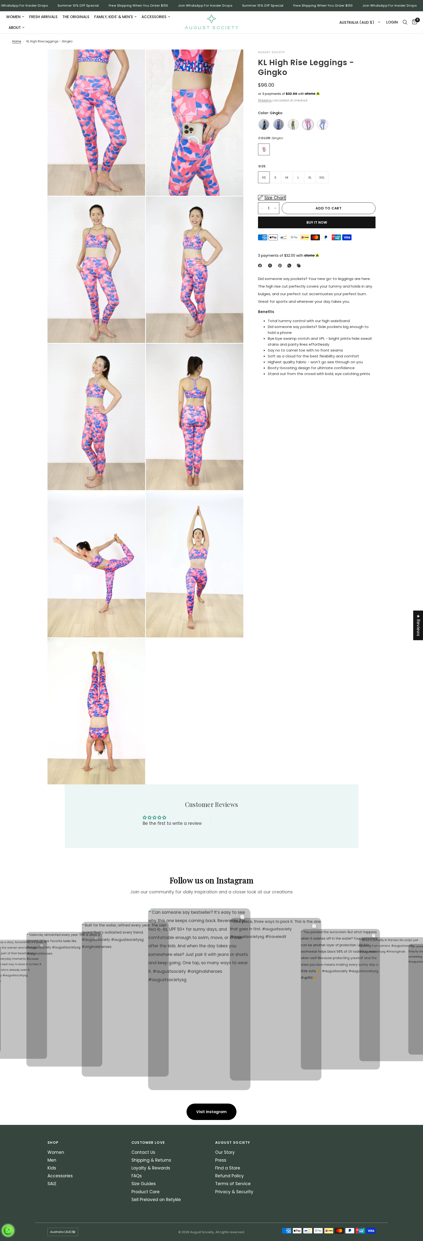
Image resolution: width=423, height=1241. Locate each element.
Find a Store (227, 1168)
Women (13, 16)
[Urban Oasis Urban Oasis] (323, 124)
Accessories (153, 16)
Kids (51, 1168)
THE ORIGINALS (75, 16)
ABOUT (15, 27)
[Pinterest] (281, 265)
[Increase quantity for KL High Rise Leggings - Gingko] (275, 208)
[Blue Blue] (278, 124)
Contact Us (143, 1152)
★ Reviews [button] (418, 625)
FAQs (136, 1176)
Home (16, 41)
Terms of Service (233, 1184)
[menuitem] (16, 17)
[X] (271, 265)
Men (51, 1160)
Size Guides (143, 1184)
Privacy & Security (234, 1192)
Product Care (145, 1192)
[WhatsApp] (290, 265)
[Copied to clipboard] (300, 265)
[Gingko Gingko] (308, 124)
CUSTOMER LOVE (148, 1142)
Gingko (264, 149)
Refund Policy (229, 1176)
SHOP (53, 1142)
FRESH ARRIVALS (43, 16)
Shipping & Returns (151, 1160)
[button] (98, 1195)
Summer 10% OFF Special (53, 6)
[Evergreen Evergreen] (293, 124)
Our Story (225, 1152)
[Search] (405, 22)
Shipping (264, 100)
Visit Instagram (211, 1111)
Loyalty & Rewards (150, 1168)
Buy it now (316, 222)
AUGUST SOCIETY (232, 1142)
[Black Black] (264, 124)
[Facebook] (261, 265)
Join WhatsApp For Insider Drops (180, 6)
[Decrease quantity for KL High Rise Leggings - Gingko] (262, 208)
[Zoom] (135, 59)
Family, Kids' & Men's (113, 16)
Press (220, 1160)
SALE (51, 1184)
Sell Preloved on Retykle (156, 1200)
